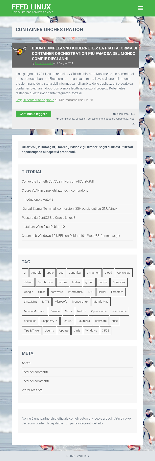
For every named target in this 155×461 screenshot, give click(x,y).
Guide (41, 292)
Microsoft (61, 301)
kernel (102, 292)
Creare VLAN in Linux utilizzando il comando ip (55, 190)
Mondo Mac (100, 301)
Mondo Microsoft (35, 311)
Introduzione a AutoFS (37, 199)
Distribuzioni (45, 282)
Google (28, 292)
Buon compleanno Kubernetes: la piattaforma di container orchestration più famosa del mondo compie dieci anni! (84, 53)
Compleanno (67, 118)
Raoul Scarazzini (44, 63)
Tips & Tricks (32, 330)
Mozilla (55, 311)
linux (132, 113)
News (68, 311)
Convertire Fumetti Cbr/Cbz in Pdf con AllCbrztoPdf (58, 181)
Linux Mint (30, 301)
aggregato (123, 113)
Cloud (108, 272)
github (89, 282)
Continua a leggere (33, 114)
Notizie (81, 311)
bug (61, 272)
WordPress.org (32, 390)
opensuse (30, 320)
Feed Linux (32, 8)
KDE (90, 292)
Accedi (26, 363)
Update (63, 330)
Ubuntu (49, 330)
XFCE (105, 330)
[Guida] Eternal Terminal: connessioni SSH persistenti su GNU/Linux (69, 208)
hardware (57, 292)
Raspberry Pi (49, 320)
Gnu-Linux (119, 282)
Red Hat (68, 320)
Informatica (75, 292)
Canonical (75, 272)
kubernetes (122, 118)
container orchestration (101, 118)
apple (50, 272)
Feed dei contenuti (35, 372)
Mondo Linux (80, 301)
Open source (99, 311)
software (101, 320)
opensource (119, 311)
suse (115, 320)
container (81, 118)
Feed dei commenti (35, 381)
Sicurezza (84, 320)
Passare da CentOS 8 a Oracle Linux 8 (48, 218)
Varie (77, 330)
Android (36, 272)
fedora (63, 282)
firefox (76, 282)
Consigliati (123, 272)
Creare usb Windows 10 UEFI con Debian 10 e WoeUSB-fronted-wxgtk (71, 236)
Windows (91, 330)
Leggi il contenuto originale (35, 100)
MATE (45, 301)
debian (28, 282)
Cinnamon (93, 272)
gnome (103, 282)
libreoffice (117, 292)
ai (25, 272)
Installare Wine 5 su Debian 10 (43, 227)
